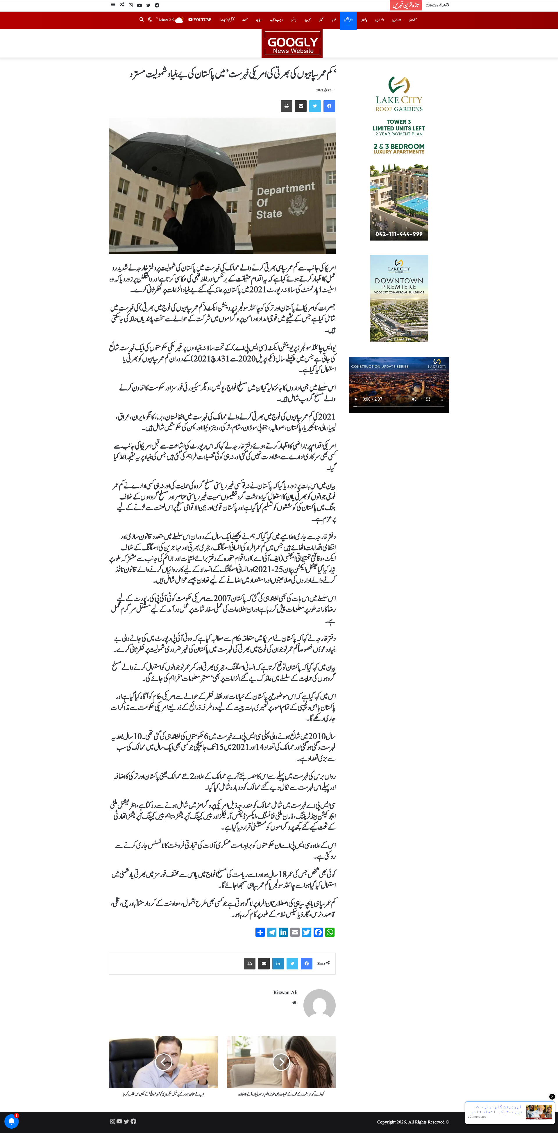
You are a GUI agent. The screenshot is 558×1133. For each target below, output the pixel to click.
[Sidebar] (113, 5)
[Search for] (141, 20)
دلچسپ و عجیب (276, 20)
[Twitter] (148, 5)
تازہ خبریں (396, 20)
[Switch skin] (150, 20)
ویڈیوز (259, 20)
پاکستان (364, 20)
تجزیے (308, 20)
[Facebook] (157, 5)
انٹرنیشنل (348, 20)
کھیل (321, 20)
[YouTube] (139, 5)
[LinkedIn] (278, 963)
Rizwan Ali (285, 992)
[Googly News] (279, 43)
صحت (245, 20)
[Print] (286, 106)
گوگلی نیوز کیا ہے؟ (226, 20)
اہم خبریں (379, 20)
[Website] (294, 1002)
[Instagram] (130, 5)
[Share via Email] (301, 106)
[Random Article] (122, 5)
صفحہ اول (413, 20)
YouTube (202, 20)
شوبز (334, 20)
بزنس (293, 20)
